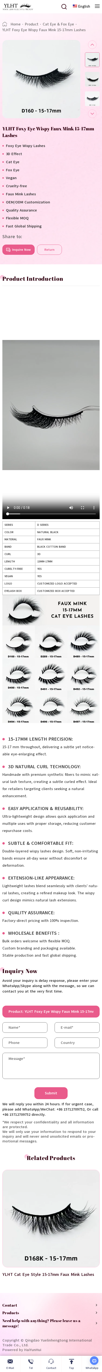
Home (16, 24)
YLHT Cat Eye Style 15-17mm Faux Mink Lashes (48, 1274)
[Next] (92, 113)
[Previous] (92, 44)
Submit (51, 1093)
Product (31, 24)
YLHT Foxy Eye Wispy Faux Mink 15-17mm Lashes (44, 30)
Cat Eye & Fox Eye (58, 24)
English (84, 6)
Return (49, 249)
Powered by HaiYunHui (21, 1349)
